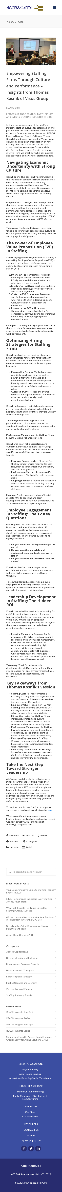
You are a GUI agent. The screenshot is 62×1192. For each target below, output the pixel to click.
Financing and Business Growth (22, 964)
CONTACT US (31, 1129)
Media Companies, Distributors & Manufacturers (30, 1097)
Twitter (29, 835)
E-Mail (28, 847)
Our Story (30, 1112)
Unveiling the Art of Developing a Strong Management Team (27, 927)
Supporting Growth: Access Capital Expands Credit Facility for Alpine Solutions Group (29, 1038)
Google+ (32, 841)
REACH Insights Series (18, 1018)
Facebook (13, 835)
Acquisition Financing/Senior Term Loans (30, 1078)
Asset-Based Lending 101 (19, 934)
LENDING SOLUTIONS (31, 1063)
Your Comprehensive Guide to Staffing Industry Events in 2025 (31, 891)
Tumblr (43, 835)
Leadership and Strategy (21, 114)
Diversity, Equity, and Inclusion (22, 957)
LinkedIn (14, 847)
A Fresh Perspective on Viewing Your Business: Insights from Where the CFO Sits (30, 918)
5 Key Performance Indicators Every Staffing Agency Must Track (29, 900)
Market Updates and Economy (21, 982)
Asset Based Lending (30, 1073)
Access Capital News (17, 951)
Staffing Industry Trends (36, 117)
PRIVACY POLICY (31, 1141)
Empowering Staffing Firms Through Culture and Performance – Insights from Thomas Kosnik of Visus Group (28, 86)
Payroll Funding (30, 1069)
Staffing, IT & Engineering (30, 1091)
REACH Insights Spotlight (19, 1012)
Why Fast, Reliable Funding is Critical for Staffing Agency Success (26, 909)
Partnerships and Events (19, 989)
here (50, 810)
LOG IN (31, 1135)
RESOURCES (31, 1124)
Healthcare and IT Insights (20, 970)
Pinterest (14, 841)
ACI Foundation (30, 1116)
